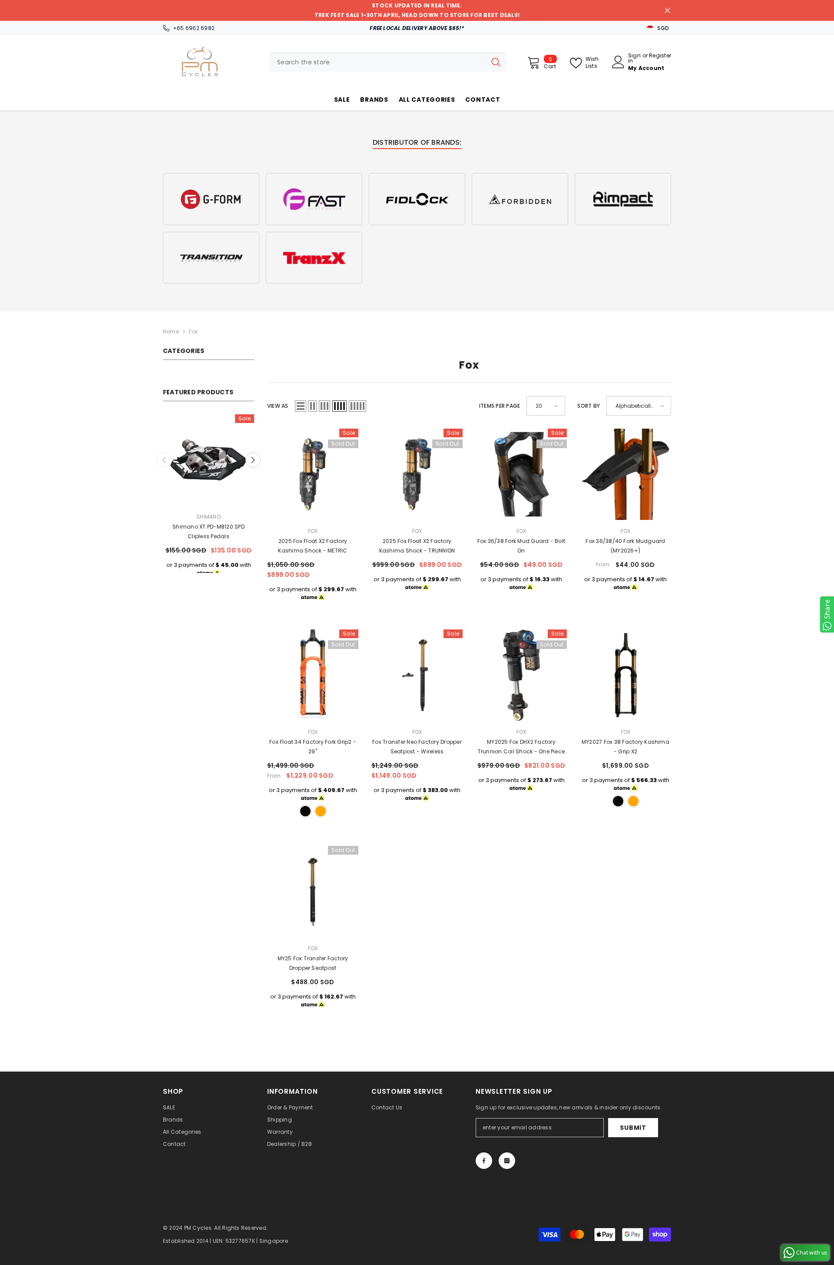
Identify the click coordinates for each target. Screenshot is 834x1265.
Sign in (634, 58)
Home (171, 331)
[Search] (387, 62)
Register (660, 56)
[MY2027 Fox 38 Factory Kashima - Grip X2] (625, 675)
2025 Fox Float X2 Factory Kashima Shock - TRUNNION (417, 545)
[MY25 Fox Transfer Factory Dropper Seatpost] (312, 891)
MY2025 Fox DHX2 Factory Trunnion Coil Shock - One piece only (521, 747)
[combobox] (377, 62)
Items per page (499, 405)
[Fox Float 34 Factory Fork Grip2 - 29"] (312, 675)
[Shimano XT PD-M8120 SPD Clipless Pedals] (208, 460)
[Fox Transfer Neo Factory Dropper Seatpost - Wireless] (417, 675)
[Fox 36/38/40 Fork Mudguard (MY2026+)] (625, 474)
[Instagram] (507, 1160)
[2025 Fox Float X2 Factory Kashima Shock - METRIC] (312, 474)
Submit (633, 1127)
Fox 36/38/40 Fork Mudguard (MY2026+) (625, 545)
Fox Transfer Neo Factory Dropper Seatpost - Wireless (417, 746)
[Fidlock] (417, 199)
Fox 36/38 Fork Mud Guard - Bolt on (521, 545)
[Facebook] (484, 1160)
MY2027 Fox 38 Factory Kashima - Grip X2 (625, 746)
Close (667, 10)
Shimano (208, 516)
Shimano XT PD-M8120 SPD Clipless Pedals (208, 531)
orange (320, 811)
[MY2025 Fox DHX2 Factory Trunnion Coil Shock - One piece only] (521, 675)
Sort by (588, 405)
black (305, 811)
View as (277, 405)
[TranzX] (314, 257)
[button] (253, 459)
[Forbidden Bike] (520, 199)
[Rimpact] (622, 199)
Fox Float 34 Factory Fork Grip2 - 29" (312, 746)
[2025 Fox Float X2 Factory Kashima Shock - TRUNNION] (417, 474)
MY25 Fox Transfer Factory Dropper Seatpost (313, 963)
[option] (208, 496)
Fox (193, 331)
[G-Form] (211, 199)
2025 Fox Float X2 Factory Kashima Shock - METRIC (312, 545)
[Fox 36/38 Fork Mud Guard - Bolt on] (521, 474)
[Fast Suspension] (314, 199)
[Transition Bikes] (211, 257)
